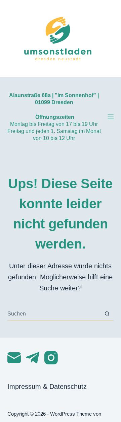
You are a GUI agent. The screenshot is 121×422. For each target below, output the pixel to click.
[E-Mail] (14, 357)
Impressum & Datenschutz (47, 386)
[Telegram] (32, 357)
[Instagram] (51, 357)
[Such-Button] (107, 313)
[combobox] (54, 314)
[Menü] (111, 117)
